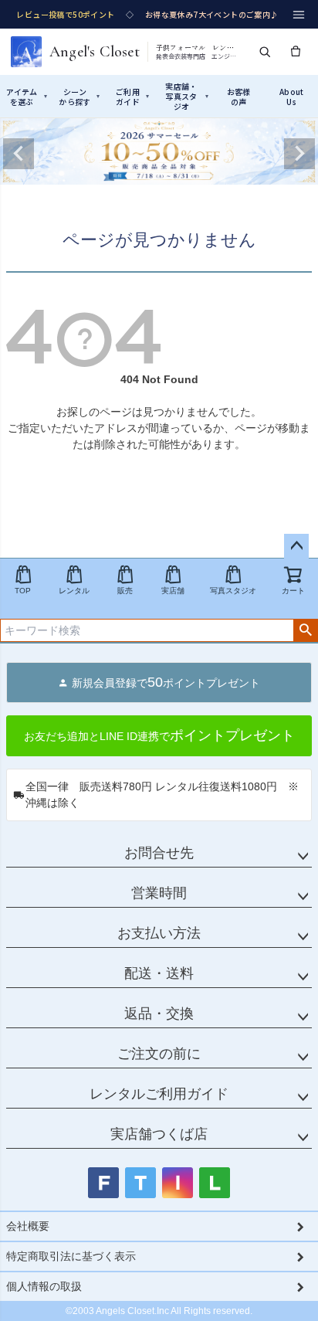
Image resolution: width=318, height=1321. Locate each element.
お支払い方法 (159, 933)
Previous (18, 153)
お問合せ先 (159, 853)
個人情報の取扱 (44, 1286)
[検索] (264, 51)
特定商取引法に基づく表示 (71, 1256)
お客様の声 (239, 96)
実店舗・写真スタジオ (186, 96)
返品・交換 (159, 1013)
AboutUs (291, 96)
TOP (23, 590)
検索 (305, 630)
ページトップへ (296, 546)
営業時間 (159, 893)
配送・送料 (159, 973)
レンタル (74, 590)
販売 (125, 590)
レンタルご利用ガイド (159, 1094)
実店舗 (172, 590)
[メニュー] (298, 14)
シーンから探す (79, 96)
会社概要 (27, 1226)
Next (299, 153)
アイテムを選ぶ (26, 96)
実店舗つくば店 (159, 1134)
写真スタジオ (233, 590)
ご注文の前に (159, 1053)
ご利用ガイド (132, 96)
